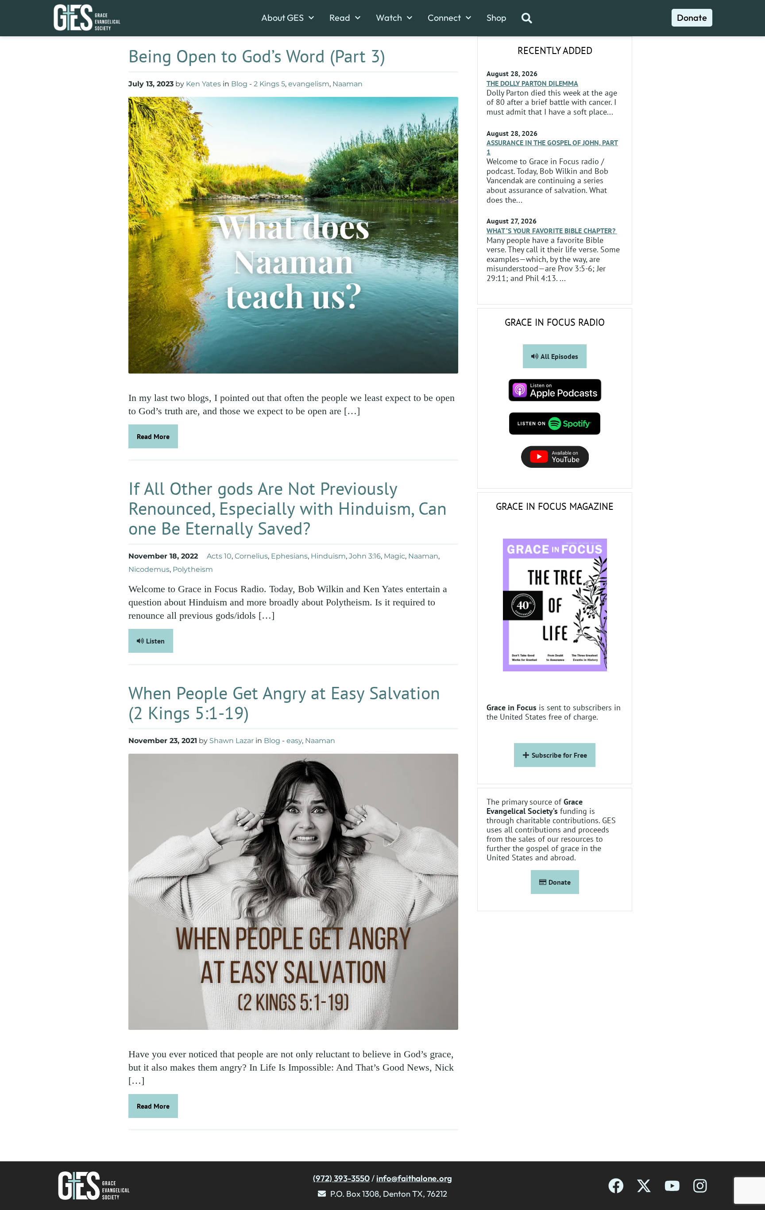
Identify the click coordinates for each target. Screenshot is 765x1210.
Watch (389, 17)
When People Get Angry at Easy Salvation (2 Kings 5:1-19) (284, 702)
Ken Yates (203, 84)
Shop (496, 17)
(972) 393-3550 (341, 1178)
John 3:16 (365, 556)
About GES (282, 17)
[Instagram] (700, 1186)
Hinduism (328, 556)
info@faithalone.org (414, 1178)
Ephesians (289, 556)
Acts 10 (219, 556)
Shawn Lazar (231, 740)
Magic (394, 556)
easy (294, 740)
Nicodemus (149, 569)
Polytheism (193, 569)
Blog (239, 84)
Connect (444, 17)
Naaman (347, 84)
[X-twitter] (644, 1186)
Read (339, 17)
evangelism (308, 84)
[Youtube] (672, 1186)
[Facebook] (616, 1186)
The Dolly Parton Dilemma (532, 83)
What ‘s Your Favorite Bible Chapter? (552, 230)
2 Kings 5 (269, 84)
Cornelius (251, 556)
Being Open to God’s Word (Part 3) (259, 55)
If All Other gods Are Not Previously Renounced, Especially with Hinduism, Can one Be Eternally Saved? (287, 508)
